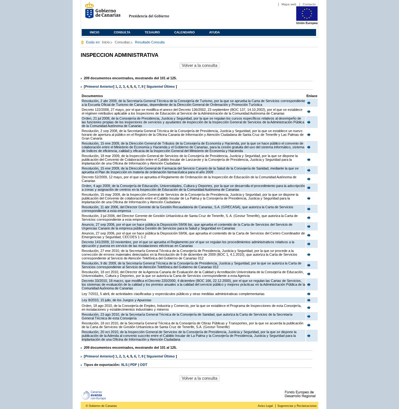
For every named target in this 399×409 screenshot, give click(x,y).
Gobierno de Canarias (101, 12)
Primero (91, 86)
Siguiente (154, 86)
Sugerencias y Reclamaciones (297, 405)
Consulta (122, 32)
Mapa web (288, 4)
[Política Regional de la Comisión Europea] (307, 23)
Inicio (94, 32)
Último (170, 86)
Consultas (122, 42)
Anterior (106, 86)
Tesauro (152, 32)
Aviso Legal (265, 405)
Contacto (309, 4)
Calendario (184, 32)
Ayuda (214, 32)
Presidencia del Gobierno (155, 12)
